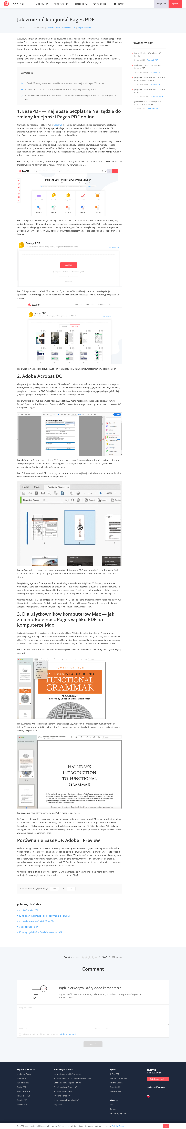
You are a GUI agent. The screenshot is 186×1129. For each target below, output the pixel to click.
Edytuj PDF (21, 1087)
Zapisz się (175, 4)
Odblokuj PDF (42, 3)
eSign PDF (58, 1104)
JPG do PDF (21, 1078)
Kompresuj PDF (61, 3)
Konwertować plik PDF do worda (67, 1074)
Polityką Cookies (118, 1126)
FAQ (111, 1104)
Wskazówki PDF (68, 27)
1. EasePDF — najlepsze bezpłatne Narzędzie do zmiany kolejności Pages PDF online (64, 83)
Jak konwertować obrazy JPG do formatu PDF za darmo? (147, 103)
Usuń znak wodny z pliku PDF (66, 1100)
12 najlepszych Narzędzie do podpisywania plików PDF (44, 915)
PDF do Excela (23, 1083)
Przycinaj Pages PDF (62, 1096)
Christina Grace (53, 27)
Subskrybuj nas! (157, 1079)
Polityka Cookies (116, 1083)
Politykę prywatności (67, 1034)
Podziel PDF (22, 1100)
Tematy (113, 1109)
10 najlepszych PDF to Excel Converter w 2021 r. (41, 932)
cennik (121, 3)
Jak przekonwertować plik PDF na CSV (36, 921)
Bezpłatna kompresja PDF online (67, 1083)
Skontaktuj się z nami (119, 1113)
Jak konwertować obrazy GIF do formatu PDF (147, 66)
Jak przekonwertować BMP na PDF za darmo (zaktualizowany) (149, 78)
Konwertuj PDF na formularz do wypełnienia (72, 1078)
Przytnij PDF (22, 1104)
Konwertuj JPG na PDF (63, 1091)
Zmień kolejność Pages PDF (65, 1087)
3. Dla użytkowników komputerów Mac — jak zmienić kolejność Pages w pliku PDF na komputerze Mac (70, 97)
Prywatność (115, 1087)
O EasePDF (114, 1074)
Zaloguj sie (161, 4)
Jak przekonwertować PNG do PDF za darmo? (149, 90)
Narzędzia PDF (155, 72)
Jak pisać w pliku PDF (28, 910)
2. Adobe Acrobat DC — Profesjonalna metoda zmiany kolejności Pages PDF (60, 89)
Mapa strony (115, 1091)
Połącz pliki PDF (81, 3)
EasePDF (18, 3)
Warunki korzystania (118, 1078)
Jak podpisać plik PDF (29, 926)
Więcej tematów (84, 27)
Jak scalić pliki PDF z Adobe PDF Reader (147, 54)
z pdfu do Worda (24, 1074)
